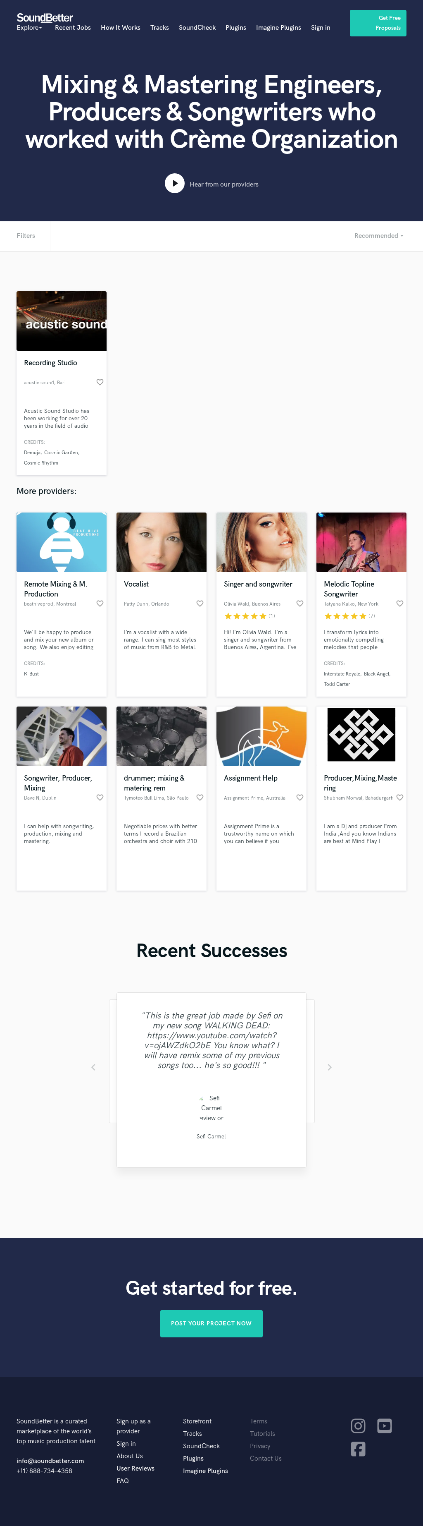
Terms (258, 1421)
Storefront (197, 1421)
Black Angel (376, 674)
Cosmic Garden (61, 453)
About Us (129, 1456)
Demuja (32, 453)
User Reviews (135, 1469)
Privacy (260, 1446)
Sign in (320, 28)
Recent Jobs (73, 28)
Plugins (236, 28)
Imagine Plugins (278, 28)
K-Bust (31, 674)
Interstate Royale (342, 674)
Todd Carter (337, 684)
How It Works (120, 28)
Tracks (159, 28)
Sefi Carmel (211, 1136)
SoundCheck (197, 28)
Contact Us (266, 1459)
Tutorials (262, 1434)
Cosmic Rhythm (41, 463)
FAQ (122, 1481)
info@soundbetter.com (50, 1461)
